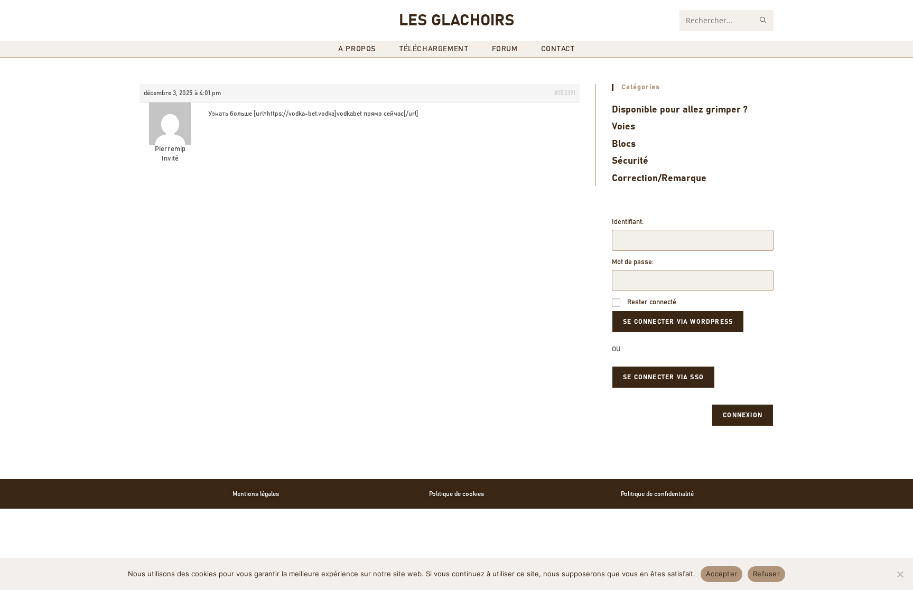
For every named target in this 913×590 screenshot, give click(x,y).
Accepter (721, 573)
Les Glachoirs (456, 21)
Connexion (742, 415)
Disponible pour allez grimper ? (680, 110)
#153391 (564, 93)
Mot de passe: (633, 262)
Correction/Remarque (659, 178)
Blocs (624, 144)
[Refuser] (900, 574)
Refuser (766, 573)
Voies (623, 127)
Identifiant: (628, 222)
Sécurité (630, 161)
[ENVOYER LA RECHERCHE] (763, 20)
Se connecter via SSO (663, 377)
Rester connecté (651, 302)
